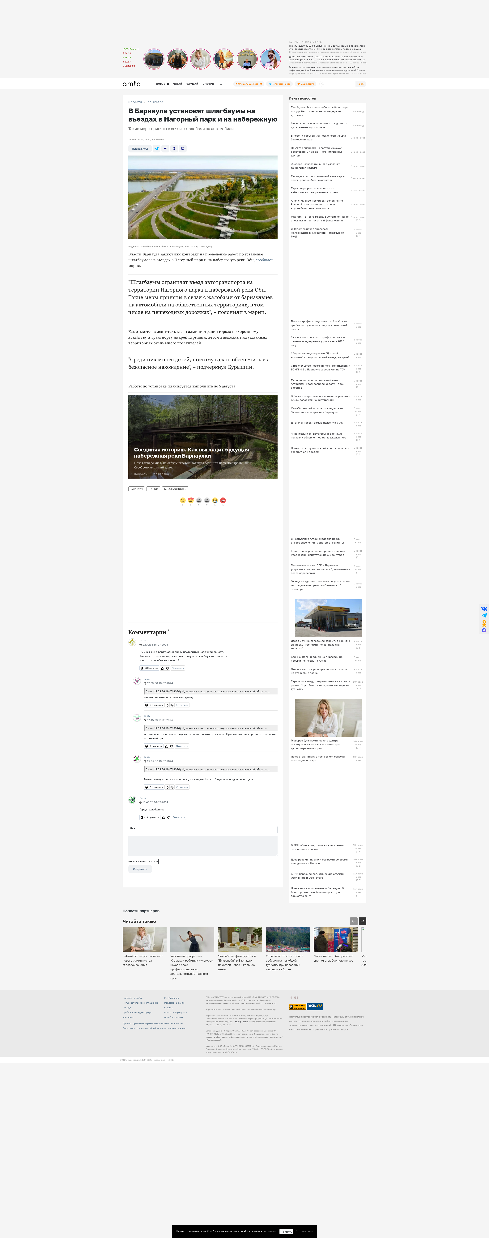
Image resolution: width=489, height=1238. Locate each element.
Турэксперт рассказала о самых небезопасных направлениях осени (314, 190)
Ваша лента (307, 83)
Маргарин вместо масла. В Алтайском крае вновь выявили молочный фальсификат (320, 218)
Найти (360, 83)
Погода (127, 1007)
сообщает (264, 260)
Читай (177, 83)
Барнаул (136, 488)
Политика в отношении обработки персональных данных (155, 1028)
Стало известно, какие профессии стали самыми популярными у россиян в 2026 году (318, 341)
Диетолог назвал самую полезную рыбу (317, 422)
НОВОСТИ (135, 102)
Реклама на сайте (174, 1002)
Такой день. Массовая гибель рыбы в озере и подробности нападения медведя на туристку (319, 111)
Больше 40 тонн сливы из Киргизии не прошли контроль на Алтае (316, 658)
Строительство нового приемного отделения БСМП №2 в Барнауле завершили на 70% (320, 367)
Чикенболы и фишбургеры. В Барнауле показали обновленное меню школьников (318, 435)
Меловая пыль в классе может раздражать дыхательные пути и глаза (319, 125)
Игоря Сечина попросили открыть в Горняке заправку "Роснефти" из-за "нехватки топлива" (320, 644)
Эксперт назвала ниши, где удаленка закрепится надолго (315, 165)
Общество (156, 102)
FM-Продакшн (172, 998)
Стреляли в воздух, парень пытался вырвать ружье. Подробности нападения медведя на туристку (320, 685)
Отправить (140, 869)
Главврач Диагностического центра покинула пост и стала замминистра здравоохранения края (315, 744)
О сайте (168, 1007)
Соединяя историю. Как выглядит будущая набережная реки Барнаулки (191, 452)
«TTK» (170, 1059)
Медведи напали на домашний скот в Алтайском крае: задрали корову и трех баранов (317, 383)
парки (153, 488)
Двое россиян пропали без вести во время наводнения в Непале (319, 861)
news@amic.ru (241, 1021)
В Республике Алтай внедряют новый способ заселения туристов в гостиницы (318, 540)
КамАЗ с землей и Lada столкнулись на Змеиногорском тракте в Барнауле (317, 410)
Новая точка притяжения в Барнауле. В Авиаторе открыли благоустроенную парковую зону (317, 891)
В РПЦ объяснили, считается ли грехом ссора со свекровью (317, 847)
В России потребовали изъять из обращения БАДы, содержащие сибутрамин (320, 397)
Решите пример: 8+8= (143, 861)
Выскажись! (140, 148)
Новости (162, 83)
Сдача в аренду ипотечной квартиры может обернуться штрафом (320, 449)
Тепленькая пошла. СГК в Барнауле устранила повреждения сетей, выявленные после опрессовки (320, 569)
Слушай (192, 83)
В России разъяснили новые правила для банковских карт (318, 137)
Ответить (178, 668)
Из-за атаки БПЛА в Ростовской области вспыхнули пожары (318, 758)
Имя (132, 828)
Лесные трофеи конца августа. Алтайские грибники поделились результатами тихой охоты (319, 325)
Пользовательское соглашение (140, 1002)
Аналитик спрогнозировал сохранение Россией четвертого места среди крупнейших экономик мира (317, 204)
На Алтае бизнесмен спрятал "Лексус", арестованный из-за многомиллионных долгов (317, 151)
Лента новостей (302, 98)
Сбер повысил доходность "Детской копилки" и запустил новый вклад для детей (320, 355)
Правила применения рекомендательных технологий (153, 1023)
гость (147, 678)
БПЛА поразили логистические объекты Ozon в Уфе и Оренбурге (317, 875)
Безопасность (175, 488)
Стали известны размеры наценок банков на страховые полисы (319, 670)
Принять (286, 1231)
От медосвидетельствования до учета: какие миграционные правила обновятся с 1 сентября (320, 585)
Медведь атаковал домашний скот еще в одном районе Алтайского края (318, 177)
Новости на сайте (132, 998)
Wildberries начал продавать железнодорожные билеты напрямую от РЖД (317, 232)
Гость (142, 640)
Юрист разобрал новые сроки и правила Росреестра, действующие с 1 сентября (318, 552)
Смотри (208, 83)
